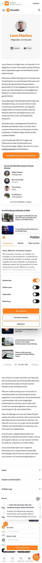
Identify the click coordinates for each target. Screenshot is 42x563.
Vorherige (7, 364)
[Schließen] (2, 3)
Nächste (35, 364)
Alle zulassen (21, 311)
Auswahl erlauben (21, 317)
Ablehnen (21, 324)
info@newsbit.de (9, 149)
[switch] (36, 287)
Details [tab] (20, 243)
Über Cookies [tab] (34, 243)
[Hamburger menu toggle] (3, 10)
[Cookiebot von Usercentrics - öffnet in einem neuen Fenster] (29, 237)
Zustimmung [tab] (8, 243)
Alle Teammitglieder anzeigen (21, 202)
